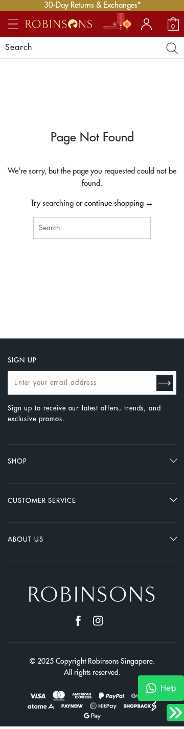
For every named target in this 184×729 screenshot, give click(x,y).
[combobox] (92, 228)
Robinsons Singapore (120, 661)
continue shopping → (118, 203)
